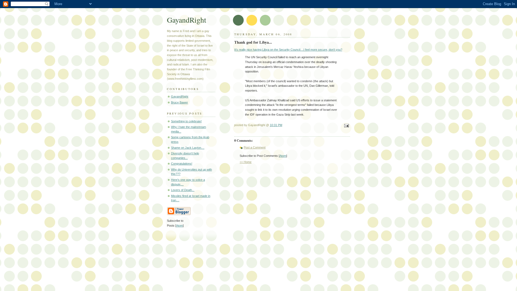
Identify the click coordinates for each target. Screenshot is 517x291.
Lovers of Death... (182, 190)
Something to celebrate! (186, 121)
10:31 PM (276, 125)
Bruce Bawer (179, 102)
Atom (283, 155)
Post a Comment (255, 147)
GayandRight (186, 20)
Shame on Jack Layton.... (187, 147)
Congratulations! (181, 163)
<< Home (245, 162)
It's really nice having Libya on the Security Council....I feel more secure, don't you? (288, 49)
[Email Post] (345, 126)
